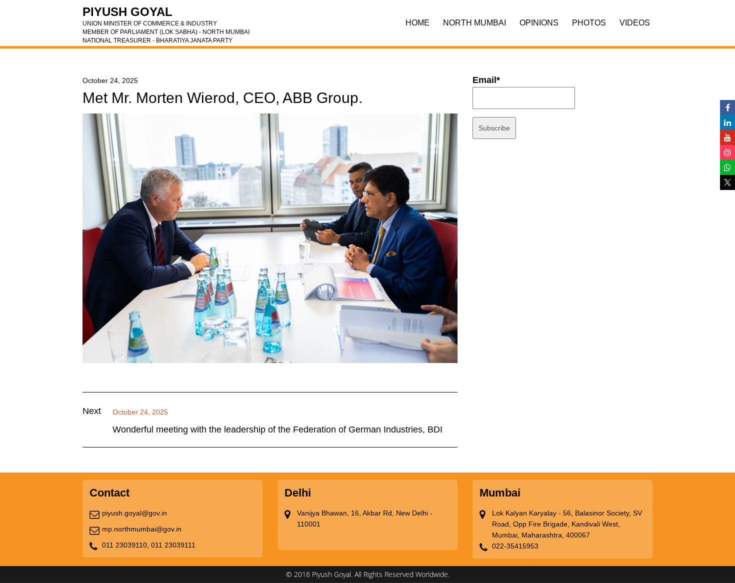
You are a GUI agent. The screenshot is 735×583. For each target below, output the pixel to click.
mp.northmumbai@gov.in (142, 529)
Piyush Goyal (166, 15)
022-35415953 (515, 546)
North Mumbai (474, 22)
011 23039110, (125, 545)
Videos (635, 22)
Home (418, 22)
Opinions (539, 22)
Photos (589, 22)
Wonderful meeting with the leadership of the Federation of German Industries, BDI (277, 429)
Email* (486, 80)
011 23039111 (173, 545)
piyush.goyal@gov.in (134, 513)
